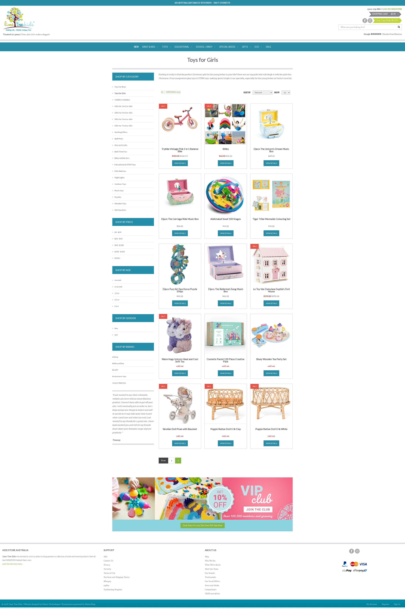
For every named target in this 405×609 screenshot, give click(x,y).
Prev (163, 460)
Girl (116, 335)
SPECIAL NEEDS (227, 47)
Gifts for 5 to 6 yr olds (123, 119)
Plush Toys (119, 190)
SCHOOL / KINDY (204, 47)
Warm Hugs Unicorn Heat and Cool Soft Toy (180, 360)
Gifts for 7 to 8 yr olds (123, 125)
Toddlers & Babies (122, 100)
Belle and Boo (118, 363)
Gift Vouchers (120, 210)
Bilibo (226, 149)
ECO (257, 47)
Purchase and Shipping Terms (117, 577)
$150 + (117, 258)
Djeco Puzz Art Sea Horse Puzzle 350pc (180, 290)
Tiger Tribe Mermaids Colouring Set (271, 219)
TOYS (165, 47)
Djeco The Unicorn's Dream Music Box (271, 150)
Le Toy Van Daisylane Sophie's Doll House (271, 290)
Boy (116, 328)
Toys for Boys (120, 87)
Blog (207, 556)
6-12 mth (118, 287)
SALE (268, 47)
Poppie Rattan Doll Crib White (271, 429)
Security (107, 569)
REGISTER (396, 9)
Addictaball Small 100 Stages (225, 219)
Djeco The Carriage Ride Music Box (180, 219)
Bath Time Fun (121, 151)
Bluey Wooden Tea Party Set (271, 359)
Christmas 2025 (173, 92)
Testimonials (210, 577)
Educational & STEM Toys (125, 164)
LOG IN (386, 9)
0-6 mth (118, 280)
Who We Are (210, 560)
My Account (371, 604)
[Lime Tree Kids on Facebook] (351, 551)
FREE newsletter (212, 593)
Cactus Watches (119, 383)
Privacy (107, 565)
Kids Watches (120, 171)
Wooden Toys (120, 203)
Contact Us (108, 560)
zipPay (106, 585)
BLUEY (115, 370)
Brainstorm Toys (119, 376)
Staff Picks (119, 138)
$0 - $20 (118, 232)
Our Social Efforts (212, 581)
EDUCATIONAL (182, 47)
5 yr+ (117, 306)
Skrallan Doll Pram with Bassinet (180, 429)
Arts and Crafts (121, 145)
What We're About (213, 565)
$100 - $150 (120, 251)
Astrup (115, 357)
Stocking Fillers (121, 132)
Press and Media (212, 585)
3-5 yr (117, 299)
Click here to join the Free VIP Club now (203, 525)
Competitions (210, 589)
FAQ (105, 556)
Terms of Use (109, 573)
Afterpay (107, 581)
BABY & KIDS (148, 47)
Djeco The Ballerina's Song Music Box (225, 290)
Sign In (397, 604)
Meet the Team (211, 569)
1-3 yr (117, 293)
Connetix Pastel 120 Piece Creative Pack (225, 360)
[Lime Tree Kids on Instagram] (357, 551)
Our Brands (210, 573)
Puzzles (118, 197)
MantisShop (90, 604)
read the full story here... (12, 564)
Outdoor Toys (120, 184)
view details (180, 163)
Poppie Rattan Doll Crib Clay (225, 429)
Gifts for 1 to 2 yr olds (123, 106)
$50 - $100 (119, 245)
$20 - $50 (118, 238)
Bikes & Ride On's (122, 158)
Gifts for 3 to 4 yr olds (123, 113)
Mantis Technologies (51, 604)
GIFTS (245, 47)
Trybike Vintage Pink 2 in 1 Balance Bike (180, 150)
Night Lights (120, 177)
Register (385, 604)
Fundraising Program (113, 589)
